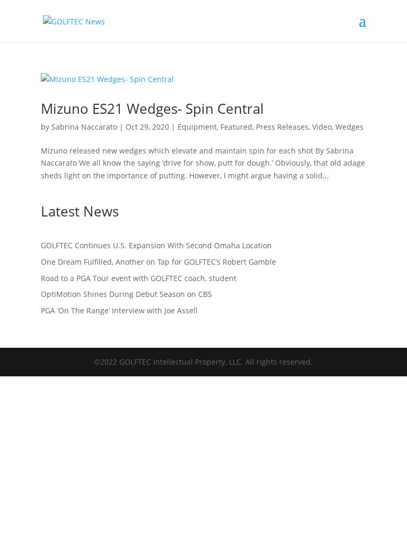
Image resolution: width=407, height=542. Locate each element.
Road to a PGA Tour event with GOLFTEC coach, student (138, 278)
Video (322, 127)
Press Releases (282, 127)
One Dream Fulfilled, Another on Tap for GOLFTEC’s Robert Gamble (158, 262)
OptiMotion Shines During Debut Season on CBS (127, 294)
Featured (236, 127)
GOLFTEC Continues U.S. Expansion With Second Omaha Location (156, 245)
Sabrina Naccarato (84, 127)
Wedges (349, 127)
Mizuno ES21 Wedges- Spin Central (152, 108)
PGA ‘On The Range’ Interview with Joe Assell (119, 310)
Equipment (197, 127)
